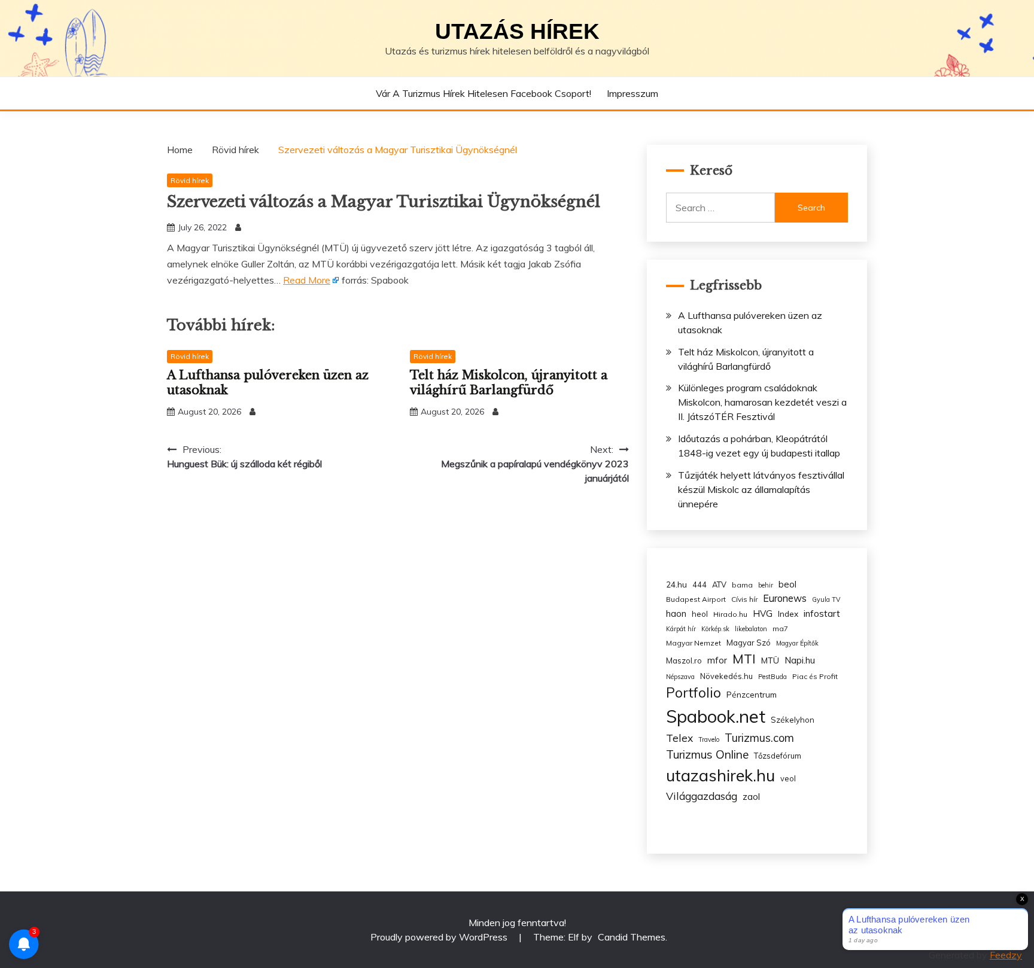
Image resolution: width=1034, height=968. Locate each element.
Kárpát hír (681, 629)
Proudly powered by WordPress (440, 937)
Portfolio (693, 692)
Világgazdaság (701, 795)
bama (742, 584)
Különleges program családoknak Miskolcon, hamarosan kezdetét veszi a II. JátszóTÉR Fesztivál (762, 402)
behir (765, 585)
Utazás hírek (517, 31)
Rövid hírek (190, 180)
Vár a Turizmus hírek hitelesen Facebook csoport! (483, 93)
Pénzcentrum (751, 694)
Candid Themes (631, 937)
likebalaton (751, 629)
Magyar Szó (748, 642)
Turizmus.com (759, 738)
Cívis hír (744, 599)
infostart (822, 613)
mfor (717, 660)
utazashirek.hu (720, 775)
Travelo (708, 739)
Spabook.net (715, 716)
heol (700, 614)
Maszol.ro (684, 660)
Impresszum (632, 93)
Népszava (680, 676)
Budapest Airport (696, 599)
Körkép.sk (715, 629)
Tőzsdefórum (777, 755)
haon (676, 613)
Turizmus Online (707, 754)
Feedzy (1006, 955)
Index (788, 613)
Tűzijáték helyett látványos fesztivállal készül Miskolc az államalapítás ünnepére (761, 489)
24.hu (676, 584)
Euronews (785, 598)
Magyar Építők (797, 643)
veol (788, 778)
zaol (751, 797)
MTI (744, 658)
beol (787, 584)
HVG (763, 613)
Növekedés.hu (726, 676)
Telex (679, 737)
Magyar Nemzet (693, 642)
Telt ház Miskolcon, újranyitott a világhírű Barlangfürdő (508, 382)
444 (699, 584)
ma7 (780, 628)
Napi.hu (799, 660)
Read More (306, 280)
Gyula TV (826, 599)
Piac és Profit (815, 676)
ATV (719, 584)
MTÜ (770, 660)
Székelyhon (792, 720)
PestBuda (772, 676)
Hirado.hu (730, 614)
